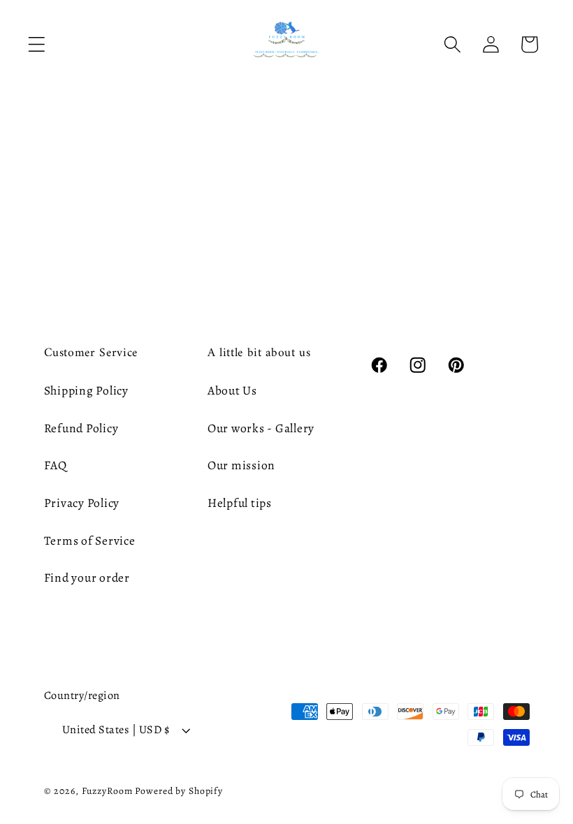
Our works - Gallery (261, 428)
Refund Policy (81, 428)
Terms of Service (90, 540)
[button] (36, 44)
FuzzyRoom (107, 790)
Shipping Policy (86, 390)
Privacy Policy (82, 502)
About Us (232, 390)
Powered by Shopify (179, 790)
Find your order (87, 577)
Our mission (241, 465)
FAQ (55, 465)
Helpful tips (240, 502)
